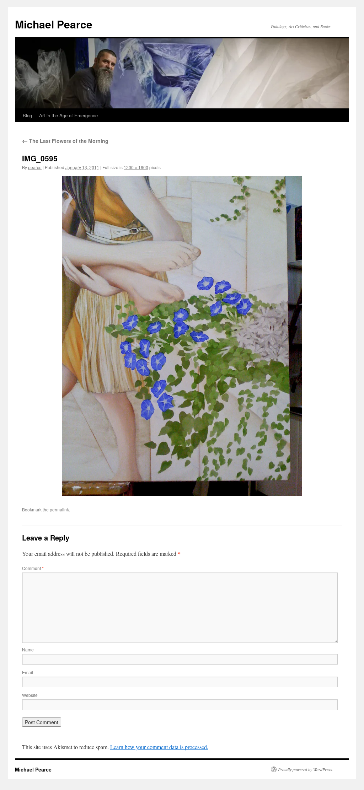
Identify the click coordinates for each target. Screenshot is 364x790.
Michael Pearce (53, 24)
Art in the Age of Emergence (68, 115)
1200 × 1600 (136, 167)
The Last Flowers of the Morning (65, 140)
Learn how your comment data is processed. (159, 747)
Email (27, 672)
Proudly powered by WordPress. (305, 769)
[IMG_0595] (182, 336)
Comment (33, 568)
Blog (27, 115)
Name (28, 649)
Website (30, 695)
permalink (59, 509)
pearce (35, 167)
